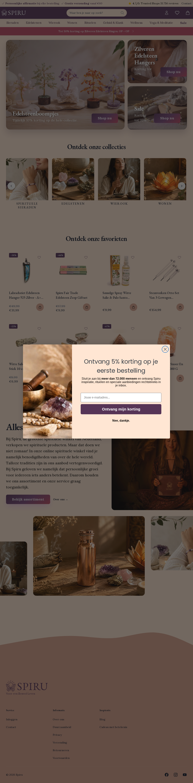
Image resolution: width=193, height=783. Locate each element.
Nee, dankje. (121, 420)
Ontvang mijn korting (121, 409)
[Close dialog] (165, 349)
